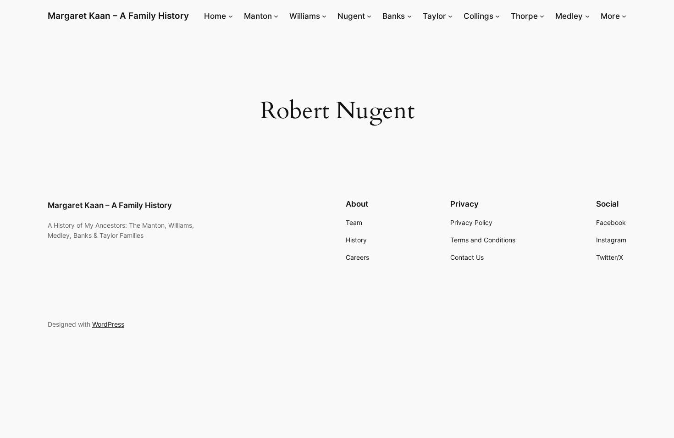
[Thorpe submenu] (542, 16)
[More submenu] (624, 16)
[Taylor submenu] (450, 16)
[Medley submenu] (587, 16)
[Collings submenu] (497, 16)
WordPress (108, 324)
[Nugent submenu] (369, 16)
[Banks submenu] (409, 16)
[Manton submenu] (276, 16)
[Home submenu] (230, 16)
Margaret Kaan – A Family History (118, 15)
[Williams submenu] (324, 16)
